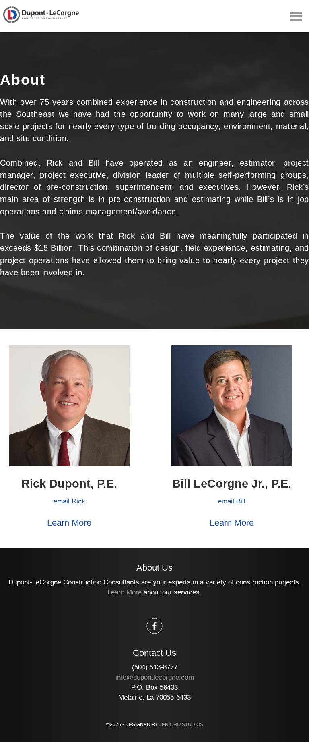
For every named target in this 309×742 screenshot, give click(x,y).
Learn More (69, 523)
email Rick (69, 501)
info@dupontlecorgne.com (154, 677)
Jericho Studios (181, 724)
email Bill (231, 501)
